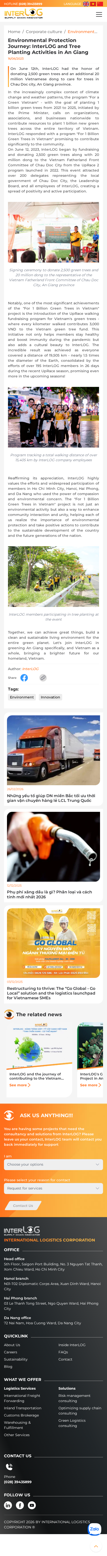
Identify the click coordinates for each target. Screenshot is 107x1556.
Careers (10, 1352)
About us (12, 1345)
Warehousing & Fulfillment (17, 1425)
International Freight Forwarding (22, 1398)
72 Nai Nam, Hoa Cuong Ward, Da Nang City (42, 1323)
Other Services (17, 1435)
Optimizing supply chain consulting (79, 1411)
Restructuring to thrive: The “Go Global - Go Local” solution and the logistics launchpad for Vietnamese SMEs (51, 993)
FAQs (63, 1352)
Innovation (50, 697)
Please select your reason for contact (37, 1180)
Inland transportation (22, 1408)
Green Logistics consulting (72, 1423)
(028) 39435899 (30, 4)
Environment (22, 697)
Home (14, 31)
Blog (8, 1366)
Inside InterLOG (72, 1345)
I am (8, 1156)
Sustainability (16, 1359)
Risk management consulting (74, 1398)
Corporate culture (44, 31)
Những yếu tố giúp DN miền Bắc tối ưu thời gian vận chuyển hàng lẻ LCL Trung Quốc (51, 798)
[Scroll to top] (96, 1546)
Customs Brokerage (21, 1415)
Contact (65, 1359)
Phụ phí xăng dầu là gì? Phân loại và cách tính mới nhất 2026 (49, 894)
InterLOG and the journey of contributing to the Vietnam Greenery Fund (35, 1076)
